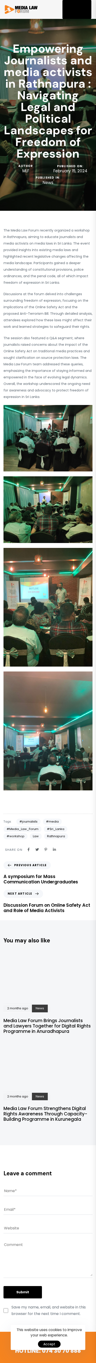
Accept (49, 1344)
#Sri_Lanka (55, 829)
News (48, 182)
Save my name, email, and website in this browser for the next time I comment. (48, 1310)
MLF (25, 171)
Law (36, 836)
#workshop (15, 836)
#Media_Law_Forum (22, 829)
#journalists (28, 821)
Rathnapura (56, 836)
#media (52, 821)
